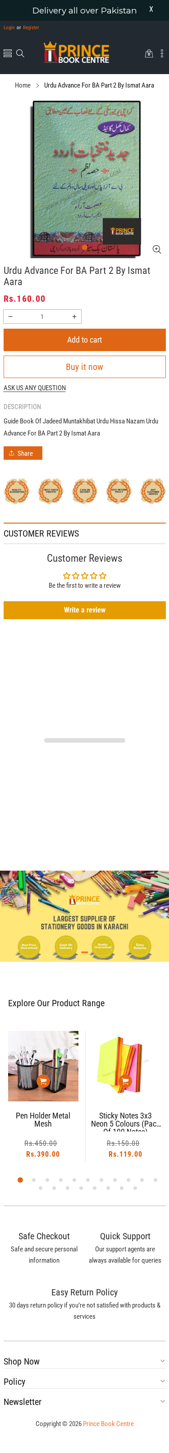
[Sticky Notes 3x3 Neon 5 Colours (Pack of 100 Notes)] (59, 1066)
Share (25, 453)
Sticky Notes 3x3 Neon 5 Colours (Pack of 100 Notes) (59, 1122)
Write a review (84, 610)
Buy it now (84, 366)
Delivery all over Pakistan (84, 10)
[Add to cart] (59, 1081)
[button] (8, 54)
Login (9, 28)
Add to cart (84, 339)
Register (28, 28)
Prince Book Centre (108, 1424)
